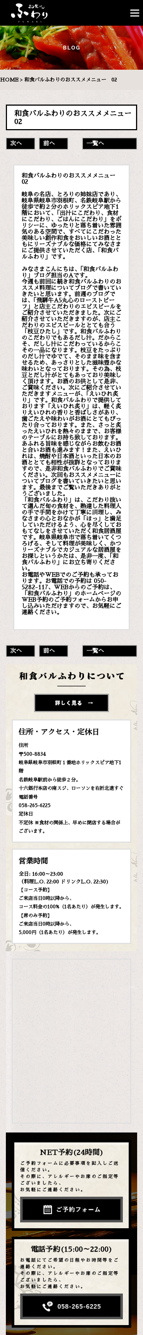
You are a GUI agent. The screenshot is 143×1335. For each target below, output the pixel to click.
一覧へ (95, 143)
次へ (16, 143)
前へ (49, 143)
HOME (9, 79)
